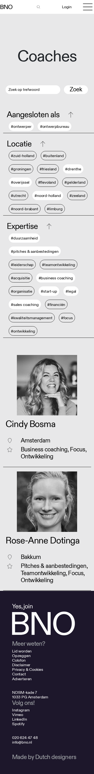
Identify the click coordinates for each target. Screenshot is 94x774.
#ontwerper (21, 126)
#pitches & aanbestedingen (35, 251)
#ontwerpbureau (54, 126)
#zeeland (77, 195)
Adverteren (22, 678)
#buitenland (53, 155)
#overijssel (20, 182)
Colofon (19, 660)
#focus (67, 317)
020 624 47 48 (25, 737)
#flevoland (47, 182)
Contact (19, 674)
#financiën (56, 304)
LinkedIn (19, 719)
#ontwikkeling (23, 331)
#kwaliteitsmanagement (32, 317)
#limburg (55, 208)
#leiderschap (22, 264)
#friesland (48, 169)
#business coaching (56, 278)
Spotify (18, 723)
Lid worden (22, 651)
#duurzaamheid (24, 238)
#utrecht (18, 195)
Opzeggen (21, 655)
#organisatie (21, 291)
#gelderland (74, 182)
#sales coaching (25, 304)
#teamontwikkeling (58, 264)
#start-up (49, 291)
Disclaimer (21, 664)
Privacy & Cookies (27, 669)
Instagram (21, 710)
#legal (71, 291)
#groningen (21, 169)
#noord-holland (47, 195)
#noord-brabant (24, 208)
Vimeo (17, 714)
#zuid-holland (22, 155)
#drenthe (73, 169)
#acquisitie (20, 278)
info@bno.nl (22, 742)
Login (66, 6)
